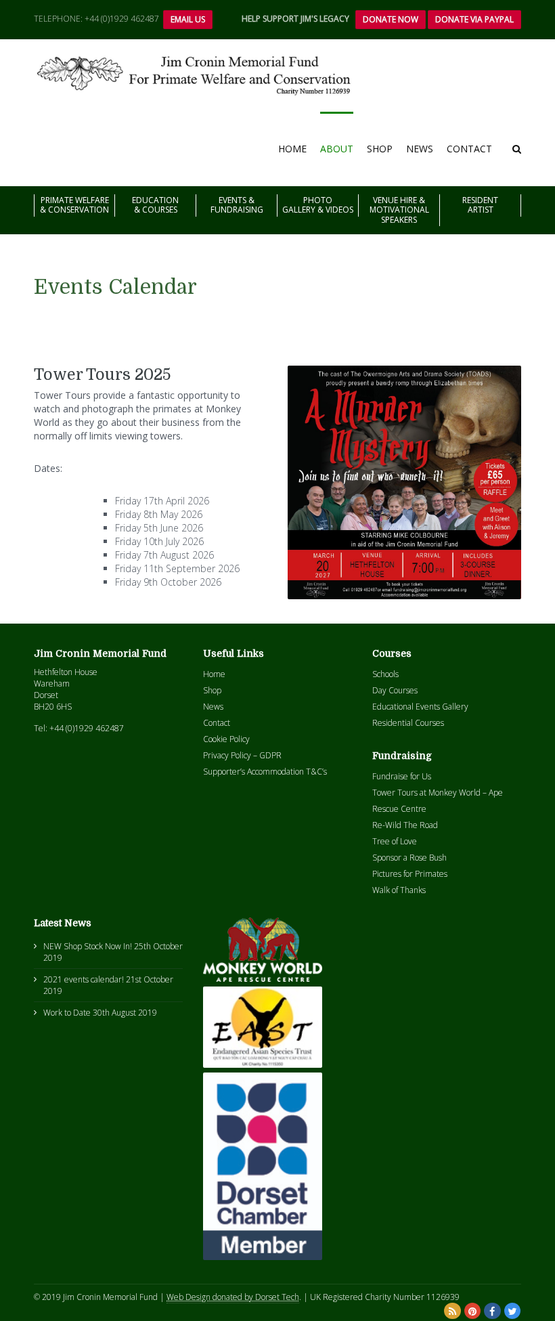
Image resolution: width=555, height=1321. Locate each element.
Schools (385, 674)
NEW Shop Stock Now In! (87, 946)
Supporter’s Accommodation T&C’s (265, 771)
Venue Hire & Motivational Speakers (399, 209)
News (419, 148)
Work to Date (67, 1012)
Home (292, 148)
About (336, 148)
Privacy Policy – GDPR (242, 755)
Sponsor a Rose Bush (409, 857)
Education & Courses (155, 204)
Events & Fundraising (236, 204)
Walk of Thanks (399, 890)
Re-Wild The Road (405, 825)
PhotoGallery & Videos (317, 204)
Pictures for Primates (409, 874)
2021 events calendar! (83, 979)
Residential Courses (408, 723)
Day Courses (395, 690)
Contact (469, 148)
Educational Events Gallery (420, 706)
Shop (380, 148)
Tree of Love (394, 841)
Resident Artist (480, 204)
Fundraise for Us (401, 776)
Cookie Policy (226, 739)
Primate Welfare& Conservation (74, 204)
